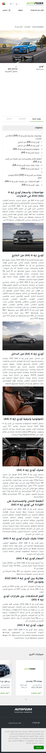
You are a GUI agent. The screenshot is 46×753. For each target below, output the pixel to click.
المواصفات (22, 119)
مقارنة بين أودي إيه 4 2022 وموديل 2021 (25, 176)
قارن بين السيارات (37, 10)
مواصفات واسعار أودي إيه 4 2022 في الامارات (23, 137)
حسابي (4, 10)
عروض (20, 10)
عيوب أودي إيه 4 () (30, 185)
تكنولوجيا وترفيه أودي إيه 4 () (26, 149)
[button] (41, 46)
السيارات (27, 27)
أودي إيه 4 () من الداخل (28, 146)
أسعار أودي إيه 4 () (30, 169)
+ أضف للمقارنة (36, 693)
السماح (38, 747)
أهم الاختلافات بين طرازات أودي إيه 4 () (22, 181)
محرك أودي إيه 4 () (30, 153)
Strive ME (36, 723)
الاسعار (9, 119)
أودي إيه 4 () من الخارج (28, 142)
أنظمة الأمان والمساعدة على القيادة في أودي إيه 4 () (23, 160)
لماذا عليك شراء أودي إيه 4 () (25, 165)
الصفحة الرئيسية (38, 27)
